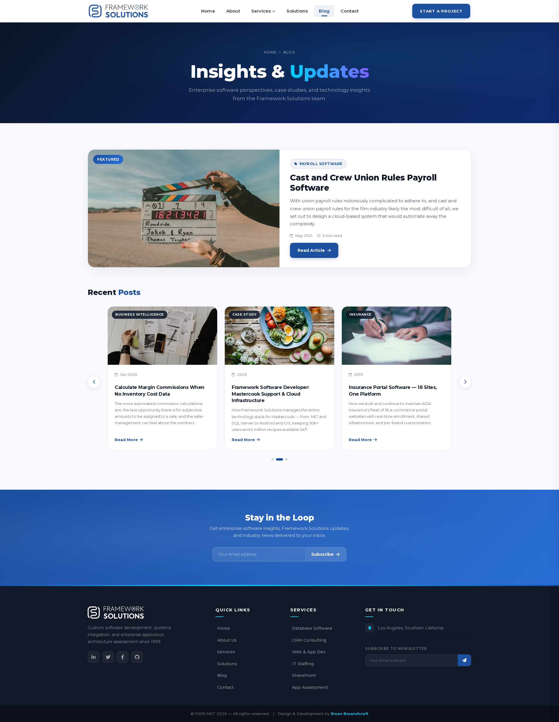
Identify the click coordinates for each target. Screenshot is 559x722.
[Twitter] (108, 657)
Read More (126, 439)
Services (261, 11)
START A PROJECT (441, 11)
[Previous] (94, 382)
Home (208, 11)
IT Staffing (303, 663)
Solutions (297, 11)
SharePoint (304, 675)
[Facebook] (122, 657)
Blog (324, 11)
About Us (227, 640)
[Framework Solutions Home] (118, 11)
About (233, 11)
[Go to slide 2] (279, 459)
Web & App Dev (309, 651)
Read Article (311, 250)
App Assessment (310, 687)
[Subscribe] (464, 660)
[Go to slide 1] (272, 459)
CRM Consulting (309, 640)
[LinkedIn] (93, 657)
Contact (350, 11)
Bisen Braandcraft (349, 713)
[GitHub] (137, 657)
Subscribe (322, 554)
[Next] (465, 382)
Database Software (312, 628)
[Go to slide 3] (286, 459)
